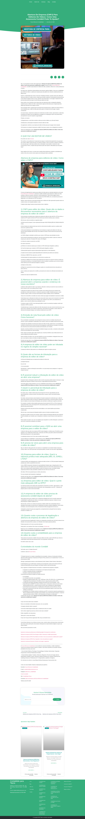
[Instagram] (18, 796)
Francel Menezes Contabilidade (27, 193)
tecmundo (32, 138)
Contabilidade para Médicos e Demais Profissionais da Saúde (55, 792)
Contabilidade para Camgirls (42, 793)
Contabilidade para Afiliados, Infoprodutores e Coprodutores (55, 782)
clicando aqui (46, 526)
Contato (54, 1)
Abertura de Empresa (67, 781)
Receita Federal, (32, 551)
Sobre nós (36, 1)
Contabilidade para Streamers (42, 797)
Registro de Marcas (67, 789)
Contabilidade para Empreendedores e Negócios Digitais (55, 806)
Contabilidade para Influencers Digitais (42, 786)
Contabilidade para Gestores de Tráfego (55, 802)
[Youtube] (15, 796)
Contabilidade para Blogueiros (42, 790)
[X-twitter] (21, 796)
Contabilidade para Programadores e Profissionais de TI (54, 787)
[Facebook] (12, 796)
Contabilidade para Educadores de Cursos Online (54, 797)
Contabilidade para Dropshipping (42, 809)
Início (31, 781)
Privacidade (32, 789)
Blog (49, 1)
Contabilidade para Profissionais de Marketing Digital (42, 812)
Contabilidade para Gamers (42, 801)
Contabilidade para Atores (42, 805)
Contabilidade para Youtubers (42, 782)
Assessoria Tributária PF (68, 786)
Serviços (43, 1)
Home (30, 1)
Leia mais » (31, 770)
